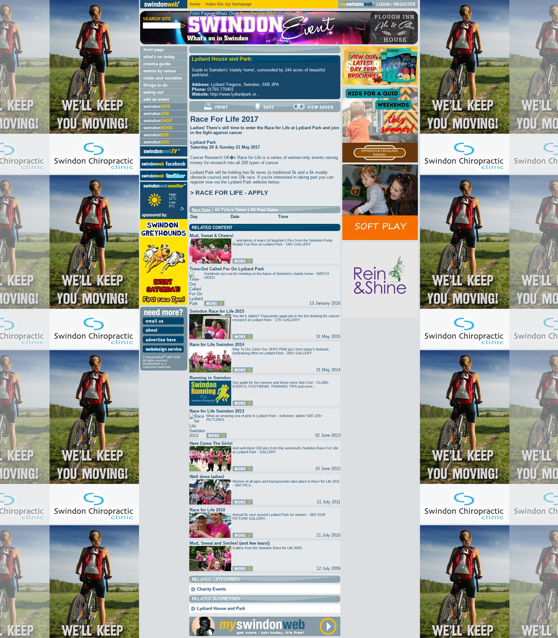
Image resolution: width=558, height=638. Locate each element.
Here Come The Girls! (211, 443)
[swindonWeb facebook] (163, 167)
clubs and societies (162, 78)
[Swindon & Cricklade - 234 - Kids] (380, 161)
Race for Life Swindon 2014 (217, 344)
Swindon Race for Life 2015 (217, 311)
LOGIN (383, 4)
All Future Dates (230, 209)
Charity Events (211, 589)
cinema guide (156, 63)
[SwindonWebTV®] (162, 154)
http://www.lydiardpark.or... (235, 94)
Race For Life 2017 (257, 13)
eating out (153, 92)
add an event (156, 99)
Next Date (201, 209)
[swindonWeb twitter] (163, 179)
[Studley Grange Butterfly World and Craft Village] (380, 238)
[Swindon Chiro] (69, 319)
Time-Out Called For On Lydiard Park (227, 269)
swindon (156, 106)
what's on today (159, 56)
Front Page (200, 13)
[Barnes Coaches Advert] (380, 83)
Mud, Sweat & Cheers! (211, 235)
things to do (155, 85)
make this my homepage (228, 4)
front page (153, 49)
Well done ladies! (207, 476)
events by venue (159, 70)
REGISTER (404, 4)
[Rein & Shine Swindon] (380, 316)
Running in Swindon (210, 377)
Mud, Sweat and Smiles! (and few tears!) (230, 543)
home (195, 4)
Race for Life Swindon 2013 (217, 411)
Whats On (225, 13)
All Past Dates (264, 209)
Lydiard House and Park (220, 608)
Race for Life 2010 (207, 509)
